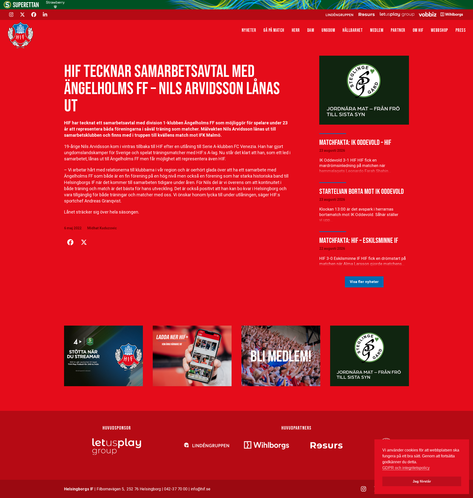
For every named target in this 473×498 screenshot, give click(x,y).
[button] (70, 242)
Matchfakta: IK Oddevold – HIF (355, 142)
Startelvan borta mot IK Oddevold (361, 191)
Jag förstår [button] (422, 481)
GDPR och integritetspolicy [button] (406, 468)
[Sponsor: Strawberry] (55, 7)
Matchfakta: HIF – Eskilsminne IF (358, 240)
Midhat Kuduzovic (102, 228)
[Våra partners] (393, 14)
